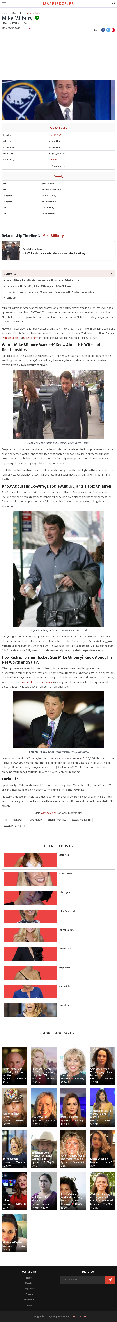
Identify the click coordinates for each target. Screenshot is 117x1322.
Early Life (11, 297)
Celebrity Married (57, 820)
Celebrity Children (81, 820)
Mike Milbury (36, 820)
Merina (38, 1079)
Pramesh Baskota (42, 1204)
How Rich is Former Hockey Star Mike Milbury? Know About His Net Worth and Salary (50, 292)
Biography (29, 1288)
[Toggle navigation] (5, 4)
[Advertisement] (58, 56)
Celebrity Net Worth (14, 826)
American (54, 159)
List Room (29, 1299)
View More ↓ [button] (58, 166)
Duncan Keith (10, 337)
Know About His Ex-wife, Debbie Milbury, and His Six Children (39, 286)
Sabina (96, 1204)
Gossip (29, 1294)
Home (29, 1277)
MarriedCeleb (58, 4)
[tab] (58, 273)
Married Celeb (48, 812)
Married (29, 1283)
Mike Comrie (30, 337)
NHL (5, 820)
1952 (59, 135)
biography (17, 13)
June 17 (52, 135)
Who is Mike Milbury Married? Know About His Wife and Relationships (43, 280)
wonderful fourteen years (37, 682)
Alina (7, 1079)
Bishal (29, 28)
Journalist (18, 820)
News (29, 1305)
